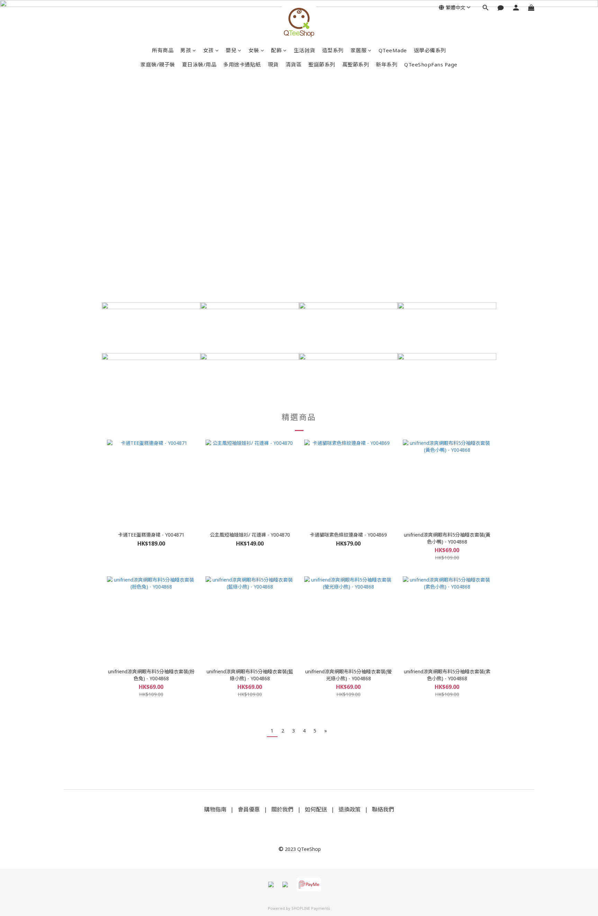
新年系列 (386, 64)
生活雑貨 (304, 50)
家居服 (359, 50)
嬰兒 (231, 50)
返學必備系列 (430, 50)
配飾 (276, 50)
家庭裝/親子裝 (158, 64)
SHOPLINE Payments (310, 908)
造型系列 (333, 50)
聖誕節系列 (321, 64)
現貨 (273, 64)
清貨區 (294, 64)
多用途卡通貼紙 (242, 64)
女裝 (253, 50)
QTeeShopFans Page (430, 64)
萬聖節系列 (355, 64)
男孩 (185, 50)
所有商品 (162, 50)
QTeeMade (393, 50)
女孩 (208, 50)
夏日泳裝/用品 (199, 64)
